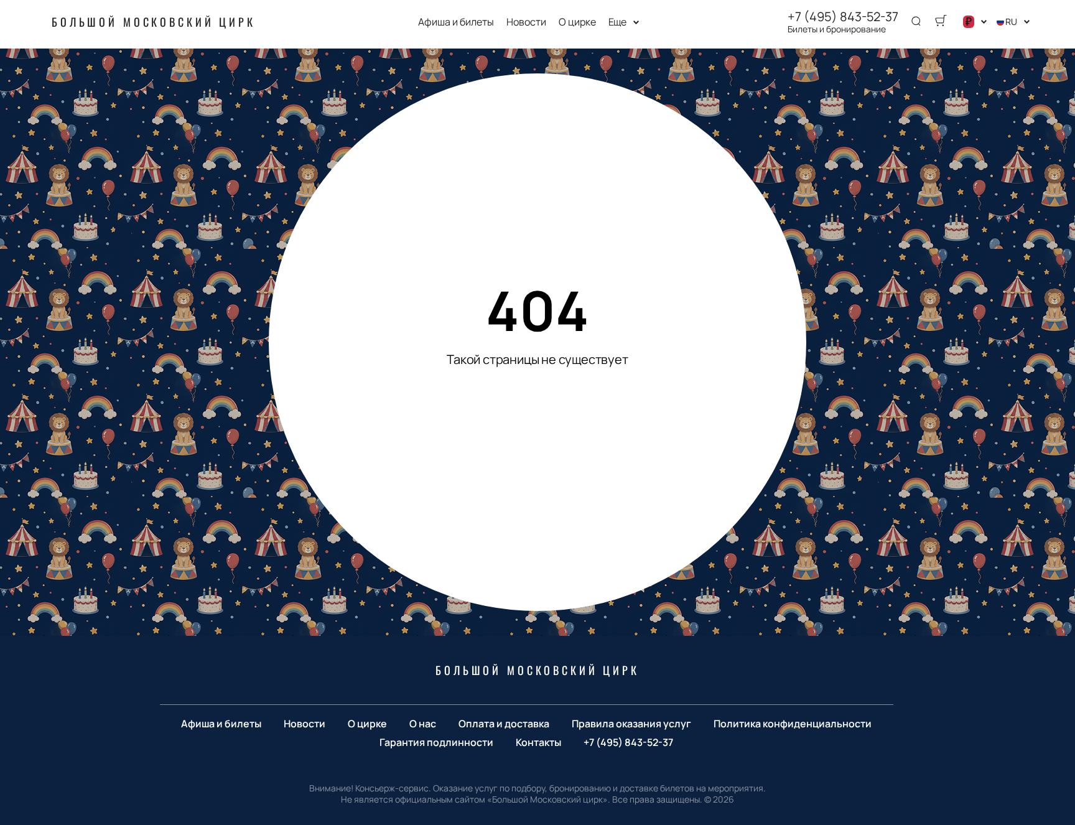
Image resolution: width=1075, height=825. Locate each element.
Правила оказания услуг (631, 723)
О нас (422, 723)
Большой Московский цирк (154, 22)
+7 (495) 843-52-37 (843, 16)
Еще (617, 22)
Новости (526, 22)
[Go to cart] (940, 21)
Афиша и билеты (456, 22)
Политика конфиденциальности (793, 723)
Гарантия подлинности (436, 742)
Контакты (538, 742)
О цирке (577, 22)
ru (1011, 21)
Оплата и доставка (503, 723)
